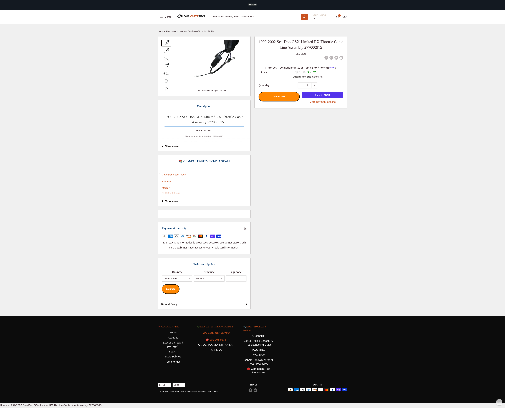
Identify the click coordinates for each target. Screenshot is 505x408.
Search (173, 351)
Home (160, 31)
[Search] (304, 17)
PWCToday (258, 349)
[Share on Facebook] (326, 57)
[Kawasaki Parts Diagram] (204, 172)
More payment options (322, 101)
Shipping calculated (302, 77)
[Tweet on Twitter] (336, 57)
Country (177, 272)
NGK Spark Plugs (171, 193)
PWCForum (258, 354)
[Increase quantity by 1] (314, 85)
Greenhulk (258, 335)
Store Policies (173, 356)
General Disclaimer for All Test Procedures (258, 362)
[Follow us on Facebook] (250, 390)
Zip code (236, 272)
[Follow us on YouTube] (255, 390)
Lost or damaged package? (173, 344)
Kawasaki (167, 181)
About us (173, 337)
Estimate (170, 289)
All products (171, 31)
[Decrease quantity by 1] (300, 85)
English (162, 385)
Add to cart (279, 96)
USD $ (176, 385)
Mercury (166, 188)
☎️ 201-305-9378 (216, 339)
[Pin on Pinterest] (331, 57)
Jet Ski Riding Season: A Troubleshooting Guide (258, 342)
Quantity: (264, 85)
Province (209, 272)
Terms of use (173, 361)
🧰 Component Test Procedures (258, 370)
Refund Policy (169, 304)
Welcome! (253, 5)
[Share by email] (341, 57)
